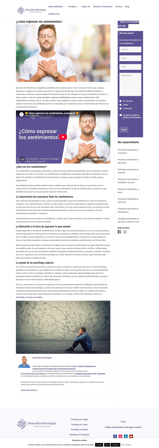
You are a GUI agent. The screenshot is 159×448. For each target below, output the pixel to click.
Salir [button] (107, 445)
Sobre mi (86, 7)
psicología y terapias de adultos (29, 297)
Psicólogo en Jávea (79, 424)
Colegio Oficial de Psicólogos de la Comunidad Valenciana (54, 369)
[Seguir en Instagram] (120, 436)
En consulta (128, 101)
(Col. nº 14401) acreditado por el (84, 366)
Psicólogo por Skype (79, 419)
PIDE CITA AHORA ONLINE (128, 23)
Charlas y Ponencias (102, 7)
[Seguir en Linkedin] (126, 436)
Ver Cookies (126, 445)
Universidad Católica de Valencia (33, 374)
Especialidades (56, 7)
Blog (127, 7)
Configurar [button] (115, 445)
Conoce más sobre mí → (30, 390)
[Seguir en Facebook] (115, 436)
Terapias (72, 7)
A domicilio (127, 108)
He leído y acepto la (132, 117)
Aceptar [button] (99, 445)
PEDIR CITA (54, 14)
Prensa (118, 7)
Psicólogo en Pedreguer (79, 435)
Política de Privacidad (132, 117)
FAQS (123, 422)
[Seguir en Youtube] (131, 436)
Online (125, 105)
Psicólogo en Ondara (79, 429)
